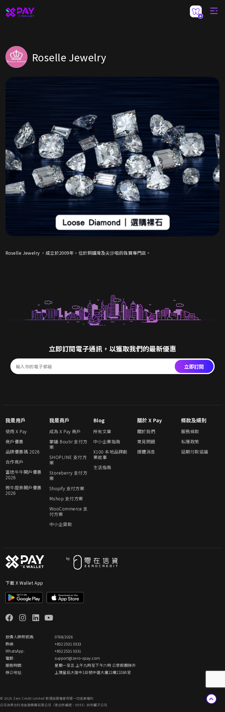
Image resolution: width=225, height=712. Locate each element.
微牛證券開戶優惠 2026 (23, 490)
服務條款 (190, 431)
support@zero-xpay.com (77, 658)
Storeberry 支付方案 (68, 475)
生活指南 (102, 467)
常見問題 (146, 441)
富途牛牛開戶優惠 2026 (23, 475)
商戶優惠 (14, 441)
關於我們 (146, 431)
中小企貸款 (60, 524)
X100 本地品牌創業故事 (110, 454)
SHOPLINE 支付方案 (68, 460)
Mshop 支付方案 (66, 498)
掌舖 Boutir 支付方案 (68, 444)
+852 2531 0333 (68, 644)
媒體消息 (146, 451)
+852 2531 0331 (68, 651)
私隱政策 (190, 441)
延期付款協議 (194, 451)
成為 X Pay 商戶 (65, 431)
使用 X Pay (16, 431)
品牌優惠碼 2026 (22, 451)
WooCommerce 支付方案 (68, 511)
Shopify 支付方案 (66, 488)
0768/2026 (64, 636)
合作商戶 (14, 461)
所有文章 (102, 431)
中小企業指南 (106, 441)
